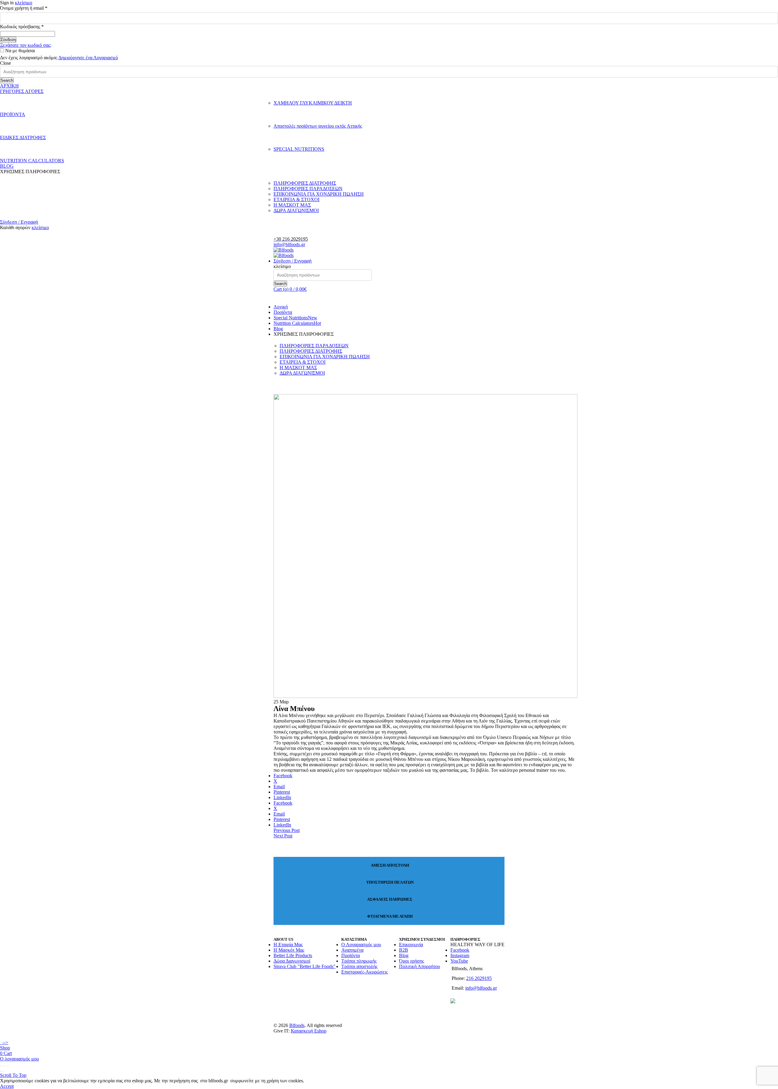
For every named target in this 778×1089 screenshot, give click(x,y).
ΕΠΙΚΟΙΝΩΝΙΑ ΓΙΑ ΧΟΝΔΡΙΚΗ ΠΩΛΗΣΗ (319, 194)
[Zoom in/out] (8, 1066)
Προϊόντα (283, 312)
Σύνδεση (8, 39)
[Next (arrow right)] (3, 1071)
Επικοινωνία (411, 944)
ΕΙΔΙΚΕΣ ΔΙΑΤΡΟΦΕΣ (23, 137)
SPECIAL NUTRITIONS (299, 149)
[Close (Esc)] (0, 1066)
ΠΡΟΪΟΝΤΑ (12, 114)
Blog (278, 328)
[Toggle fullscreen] (5, 1066)
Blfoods (297, 1025)
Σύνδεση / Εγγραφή (19, 222)
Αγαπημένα (352, 950)
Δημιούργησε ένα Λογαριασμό (88, 57)
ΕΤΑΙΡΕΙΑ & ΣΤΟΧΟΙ (296, 199)
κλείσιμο (23, 2)
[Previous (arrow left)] (0, 1071)
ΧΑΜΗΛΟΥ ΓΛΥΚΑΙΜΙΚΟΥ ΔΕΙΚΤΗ (313, 102)
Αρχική (281, 306)
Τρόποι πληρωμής (359, 961)
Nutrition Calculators (297, 323)
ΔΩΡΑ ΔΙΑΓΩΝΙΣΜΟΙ (296, 210)
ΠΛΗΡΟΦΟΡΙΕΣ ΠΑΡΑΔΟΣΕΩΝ (308, 188)
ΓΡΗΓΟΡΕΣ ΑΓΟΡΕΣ (21, 91)
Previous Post (287, 830)
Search (7, 80)
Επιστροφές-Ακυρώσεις (364, 971)
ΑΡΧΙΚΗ (9, 85)
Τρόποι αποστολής (359, 966)
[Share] (3, 1066)
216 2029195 (479, 978)
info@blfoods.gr (289, 244)
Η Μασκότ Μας (289, 950)
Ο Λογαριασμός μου (361, 944)
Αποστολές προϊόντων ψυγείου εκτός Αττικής (318, 126)
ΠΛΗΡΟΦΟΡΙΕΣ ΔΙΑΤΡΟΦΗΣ (305, 183)
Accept (7, 1086)
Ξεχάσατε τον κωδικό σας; (25, 45)
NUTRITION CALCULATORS (32, 160)
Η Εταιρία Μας (288, 944)
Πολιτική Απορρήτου (419, 966)
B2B (403, 950)
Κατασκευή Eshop (308, 1030)
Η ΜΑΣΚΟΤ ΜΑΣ (292, 205)
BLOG (7, 166)
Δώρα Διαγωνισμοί (292, 961)
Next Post (283, 835)
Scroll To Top (13, 1075)
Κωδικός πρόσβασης (32, 26)
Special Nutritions (295, 317)
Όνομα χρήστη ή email (33, 8)
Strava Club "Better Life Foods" (305, 966)
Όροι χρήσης (411, 961)
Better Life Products (293, 955)
